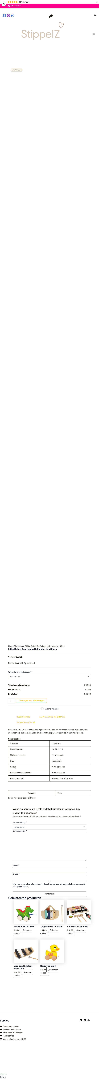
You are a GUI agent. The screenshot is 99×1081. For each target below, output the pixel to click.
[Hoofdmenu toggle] (93, 34)
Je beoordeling (20, 831)
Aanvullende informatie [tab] (52, 717)
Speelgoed (19, 646)
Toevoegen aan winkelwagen (31, 700)
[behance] (13, 15)
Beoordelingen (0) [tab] (25, 722)
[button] (95, 15)
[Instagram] (85, 1020)
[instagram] (9, 15)
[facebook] (5, 15)
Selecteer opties (22, 931)
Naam (16, 865)
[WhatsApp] (88, 1020)
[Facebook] (81, 1020)
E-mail (16, 874)
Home (11, 646)
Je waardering (20, 822)
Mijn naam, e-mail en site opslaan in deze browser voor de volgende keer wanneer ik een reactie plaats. (49, 885)
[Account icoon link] (90, 15)
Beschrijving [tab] (23, 717)
